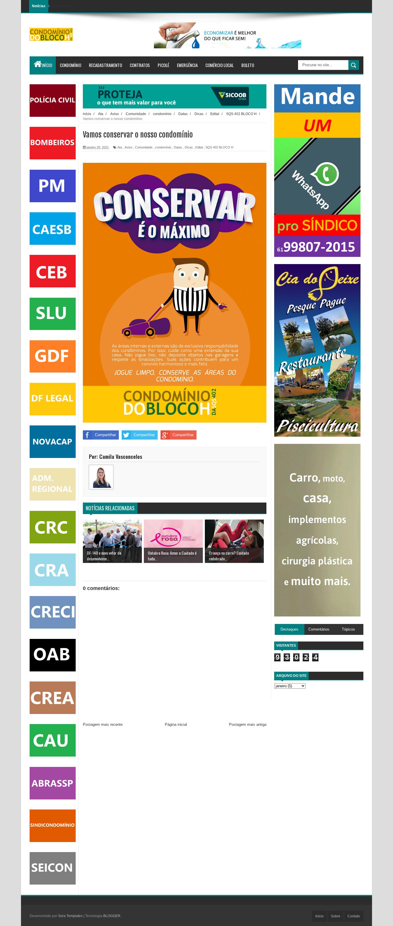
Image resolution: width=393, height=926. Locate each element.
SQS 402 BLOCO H (219, 147)
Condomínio (70, 65)
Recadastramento (105, 65)
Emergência (187, 65)
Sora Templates (70, 916)
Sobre (335, 916)
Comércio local (219, 65)
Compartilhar (105, 435)
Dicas (189, 147)
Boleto (247, 65)
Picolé (163, 65)
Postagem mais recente (103, 724)
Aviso (128, 147)
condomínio (163, 147)
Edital (199, 147)
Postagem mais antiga (247, 724)
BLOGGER (111, 916)
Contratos (140, 65)
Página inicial (176, 724)
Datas (178, 147)
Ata (119, 147)
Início (47, 65)
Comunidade (143, 147)
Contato (354, 916)
